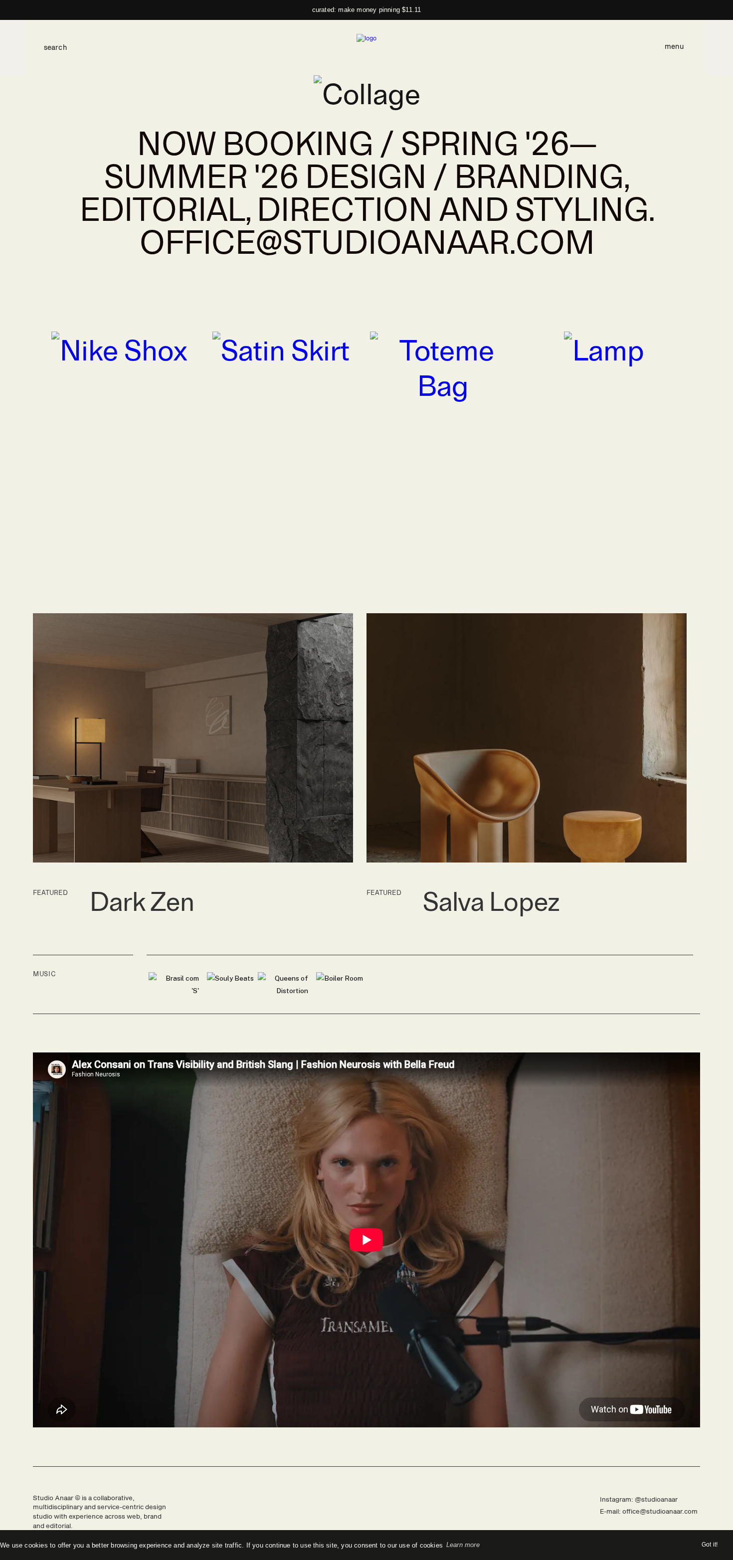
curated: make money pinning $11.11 (366, 9)
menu (674, 46)
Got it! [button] (710, 1544)
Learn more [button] (463, 1545)
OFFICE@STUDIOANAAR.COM (366, 240)
